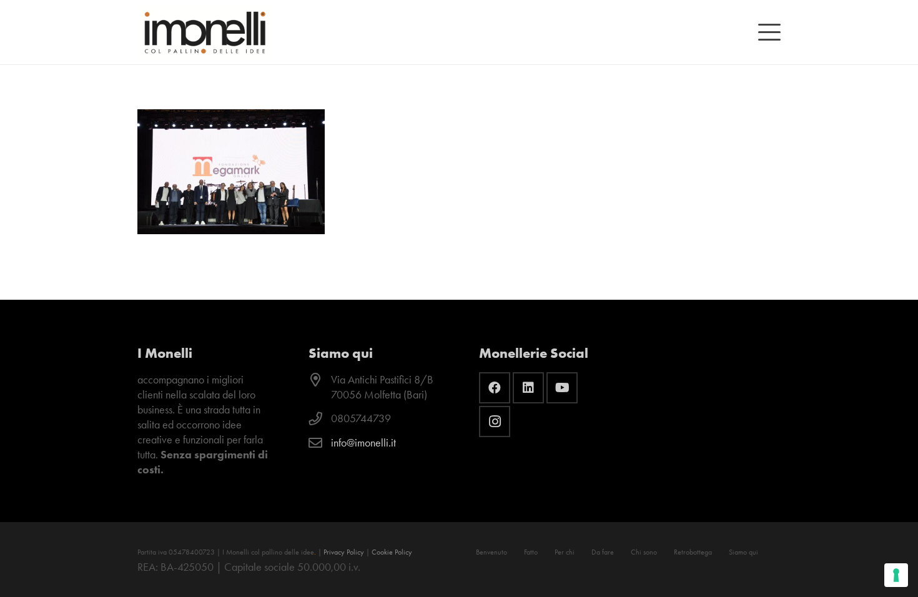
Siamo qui (743, 552)
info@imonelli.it (363, 443)
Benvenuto (491, 552)
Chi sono (644, 552)
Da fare (602, 552)
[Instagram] (494, 421)
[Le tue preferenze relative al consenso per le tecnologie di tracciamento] (896, 575)
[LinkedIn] (528, 387)
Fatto (531, 552)
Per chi (565, 552)
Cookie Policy (392, 552)
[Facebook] (494, 387)
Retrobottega (693, 552)
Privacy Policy (343, 552)
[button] (769, 32)
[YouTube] (562, 387)
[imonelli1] (204, 32)
